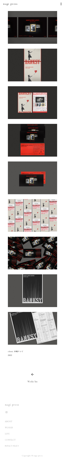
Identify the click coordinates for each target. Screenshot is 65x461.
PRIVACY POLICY (12, 446)
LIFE (7, 433)
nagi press (12, 404)
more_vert (61, 4)
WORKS (9, 427)
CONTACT (10, 439)
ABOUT (8, 421)
